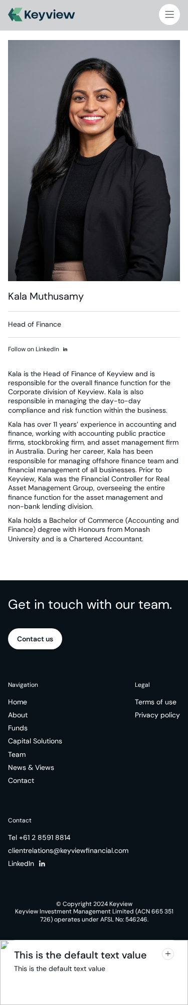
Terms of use (155, 701)
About (18, 714)
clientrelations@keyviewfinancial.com (68, 850)
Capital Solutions (35, 740)
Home (17, 701)
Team (17, 754)
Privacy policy (157, 714)
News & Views (31, 767)
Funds (18, 727)
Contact (21, 780)
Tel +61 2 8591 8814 (39, 837)
